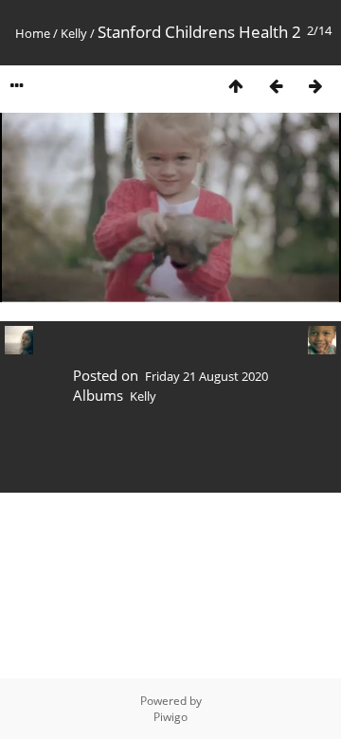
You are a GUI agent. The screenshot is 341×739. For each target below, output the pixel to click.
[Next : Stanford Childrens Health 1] (315, 86)
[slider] (169, 288)
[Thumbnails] (236, 86)
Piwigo (170, 717)
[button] (57, 288)
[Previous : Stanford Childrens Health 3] (276, 86)
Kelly (74, 33)
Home (32, 33)
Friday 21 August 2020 (206, 376)
